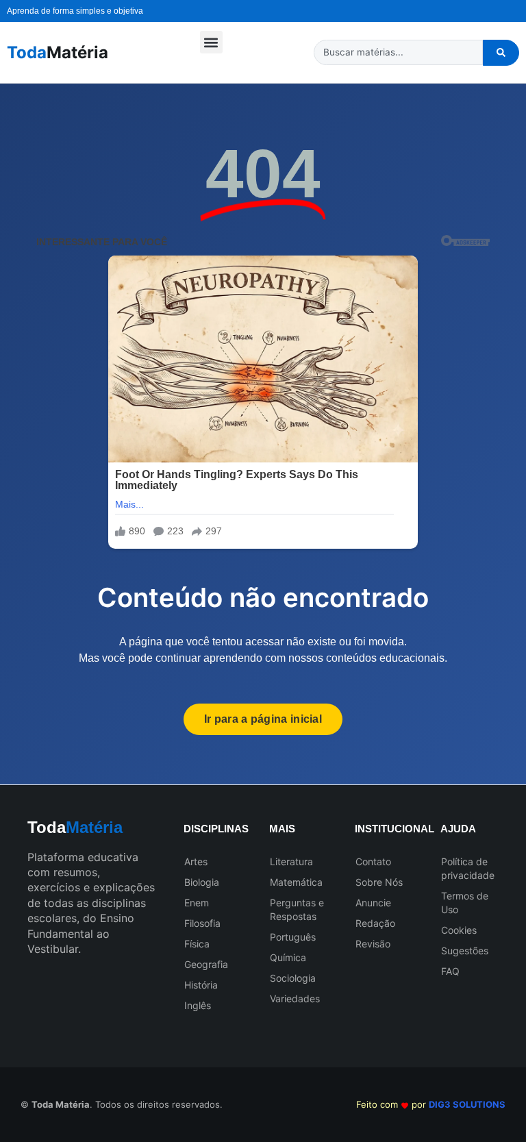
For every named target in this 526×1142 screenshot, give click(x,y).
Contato (373, 861)
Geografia (206, 964)
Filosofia (202, 923)
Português (293, 937)
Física (197, 943)
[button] (211, 42)
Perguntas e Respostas (297, 909)
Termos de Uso (464, 902)
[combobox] (398, 52)
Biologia (201, 882)
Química (288, 957)
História (201, 985)
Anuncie (373, 902)
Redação (375, 923)
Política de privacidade (467, 868)
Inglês (197, 1005)
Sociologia (293, 978)
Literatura (291, 861)
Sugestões (464, 950)
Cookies (459, 930)
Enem (196, 902)
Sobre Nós (379, 882)
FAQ (450, 971)
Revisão (372, 943)
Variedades (295, 998)
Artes (196, 861)
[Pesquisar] (501, 53)
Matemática (296, 882)
